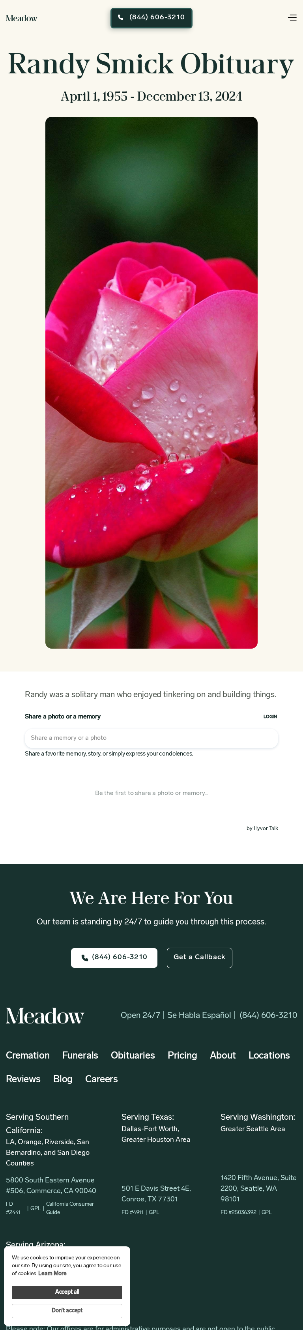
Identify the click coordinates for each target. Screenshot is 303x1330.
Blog (63, 1080)
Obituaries (133, 1056)
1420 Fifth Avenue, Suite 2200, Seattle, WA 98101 (259, 1189)
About (223, 1056)
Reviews (23, 1080)
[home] (21, 18)
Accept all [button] (67, 1292)
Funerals (80, 1056)
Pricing (182, 1056)
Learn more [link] (52, 1274)
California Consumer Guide (70, 1208)
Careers (101, 1080)
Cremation (28, 1056)
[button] (281, 18)
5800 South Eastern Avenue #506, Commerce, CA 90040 (51, 1186)
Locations (269, 1056)
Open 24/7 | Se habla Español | (178, 1016)
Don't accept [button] (67, 1311)
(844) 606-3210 (268, 1016)
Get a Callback (200, 957)
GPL (35, 1209)
